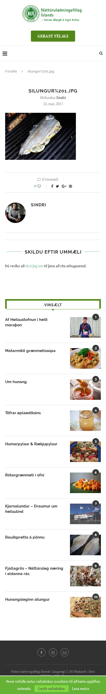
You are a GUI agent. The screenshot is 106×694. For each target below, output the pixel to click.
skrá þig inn (34, 265)
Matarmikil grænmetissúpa (30, 350)
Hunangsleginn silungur (27, 599)
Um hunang (16, 382)
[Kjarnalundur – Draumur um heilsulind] (85, 514)
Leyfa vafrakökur (51, 688)
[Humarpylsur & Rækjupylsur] (85, 451)
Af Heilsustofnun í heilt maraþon (26, 322)
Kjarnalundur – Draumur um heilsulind (31, 509)
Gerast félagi (53, 36)
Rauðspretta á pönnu (25, 537)
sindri (61, 97)
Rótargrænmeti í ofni (24, 475)
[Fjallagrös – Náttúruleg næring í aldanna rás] (85, 576)
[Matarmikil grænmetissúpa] (85, 358)
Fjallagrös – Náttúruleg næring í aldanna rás (34, 571)
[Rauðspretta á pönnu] (85, 545)
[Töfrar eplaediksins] (85, 420)
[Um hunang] (85, 389)
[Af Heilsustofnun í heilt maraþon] (85, 327)
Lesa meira (80, 688)
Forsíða (11, 71)
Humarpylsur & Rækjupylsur (31, 444)
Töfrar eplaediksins (23, 413)
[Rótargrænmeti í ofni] (85, 483)
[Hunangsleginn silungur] (85, 607)
